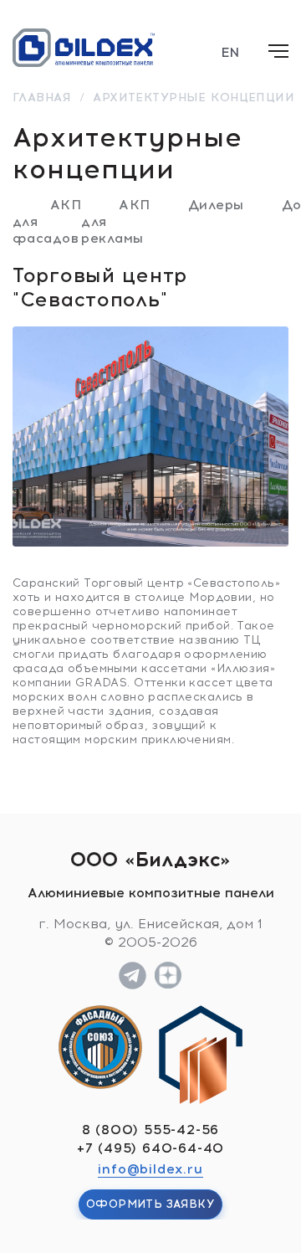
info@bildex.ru (150, 1169)
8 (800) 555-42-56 (151, 1129)
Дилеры (216, 205)
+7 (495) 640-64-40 (150, 1148)
